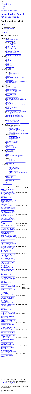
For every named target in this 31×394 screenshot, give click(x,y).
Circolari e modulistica (11, 87)
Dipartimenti (9, 60)
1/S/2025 (3, 214)
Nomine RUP (9, 103)
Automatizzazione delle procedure (14, 113)
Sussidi (10, 169)
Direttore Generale (10, 46)
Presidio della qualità (11, 52)
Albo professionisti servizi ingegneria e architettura (17, 123)
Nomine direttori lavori (11, 107)
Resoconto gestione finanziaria (13, 120)
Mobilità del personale (14, 138)
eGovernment (9, 80)
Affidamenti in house (11, 93)
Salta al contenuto (7, 1)
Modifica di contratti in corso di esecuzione (16, 99)
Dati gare (8, 102)
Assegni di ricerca (10, 146)
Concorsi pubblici (13, 136)
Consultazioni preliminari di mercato (14, 98)
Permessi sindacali (13, 171)
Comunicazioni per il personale (13, 179)
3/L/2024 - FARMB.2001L (7, 242)
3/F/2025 (3, 223)
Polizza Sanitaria (10, 163)
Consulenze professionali (12, 141)
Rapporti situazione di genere (13, 100)
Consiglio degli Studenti (11, 48)
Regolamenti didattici (14, 73)
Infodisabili (10, 10)
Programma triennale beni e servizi (14, 115)
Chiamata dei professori (14, 129)
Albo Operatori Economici (12, 121)
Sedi (7, 58)
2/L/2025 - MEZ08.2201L (7, 225)
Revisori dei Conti (10, 50)
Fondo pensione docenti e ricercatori (14, 155)
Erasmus (8, 154)
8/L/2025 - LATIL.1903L (6, 205)
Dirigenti (8, 47)
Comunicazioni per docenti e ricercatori (15, 156)
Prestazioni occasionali (11, 142)
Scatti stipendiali (10, 151)
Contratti (8, 95)
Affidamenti (12, 127)
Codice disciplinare (13, 167)
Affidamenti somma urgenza (12, 117)
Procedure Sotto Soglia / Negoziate (14, 90)
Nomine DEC (9, 108)
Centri (7, 61)
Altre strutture (9, 68)
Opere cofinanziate (10, 119)
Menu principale (7, 3)
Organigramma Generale (12, 39)
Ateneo (5, 25)
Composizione (12, 43)
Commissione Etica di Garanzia (13, 55)
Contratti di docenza (13, 128)
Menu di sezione (7, 4)
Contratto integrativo (14, 168)
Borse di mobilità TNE (11, 147)
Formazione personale (11, 175)
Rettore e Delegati (10, 41)
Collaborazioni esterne (11, 140)
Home (4, 24)
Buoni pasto (9, 177)
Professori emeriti (10, 153)
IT (4, 6)
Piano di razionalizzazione (12, 78)
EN (4, 8)
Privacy (8, 76)
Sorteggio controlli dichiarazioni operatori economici (18, 91)
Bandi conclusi (12, 160)
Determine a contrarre (11, 94)
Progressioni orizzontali (14, 137)
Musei (7, 64)
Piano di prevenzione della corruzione (15, 77)
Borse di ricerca (9, 143)
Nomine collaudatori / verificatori (13, 110)
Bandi (10, 159)
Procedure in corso (7, 182)
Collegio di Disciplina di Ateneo (13, 54)
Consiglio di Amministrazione (13, 44)
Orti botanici (9, 65)
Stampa (5, 32)
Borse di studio (9, 145)
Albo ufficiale (6, 84)
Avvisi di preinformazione (12, 97)
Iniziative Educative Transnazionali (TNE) (16, 162)
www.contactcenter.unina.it (9, 382)
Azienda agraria (10, 67)
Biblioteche (9, 63)
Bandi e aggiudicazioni (8, 28)
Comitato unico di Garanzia (12, 51)
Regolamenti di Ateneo (14, 74)
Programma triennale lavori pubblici (14, 116)
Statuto (8, 71)
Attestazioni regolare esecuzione (13, 112)
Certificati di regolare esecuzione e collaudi (16, 111)
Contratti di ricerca (10, 149)
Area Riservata (4, 10)
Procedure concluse (7, 184)
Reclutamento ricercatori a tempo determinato (19, 133)
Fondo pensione (10, 176)
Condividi (5, 31)
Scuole (7, 59)
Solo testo (15, 10)
